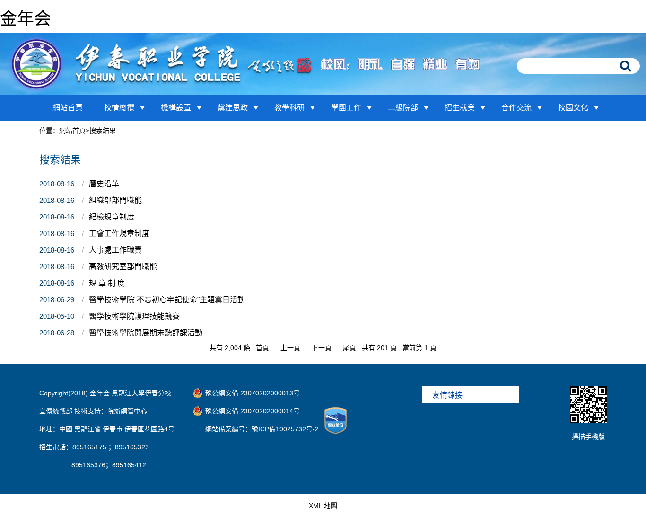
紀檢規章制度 (111, 217)
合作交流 (516, 108)
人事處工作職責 (115, 250)
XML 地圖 (323, 505)
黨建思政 (233, 108)
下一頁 (322, 347)
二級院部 (403, 108)
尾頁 (349, 347)
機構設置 (176, 108)
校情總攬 (119, 108)
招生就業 (460, 108)
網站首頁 (67, 108)
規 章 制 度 (107, 283)
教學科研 (289, 108)
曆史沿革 (104, 184)
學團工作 (346, 108)
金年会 (25, 18)
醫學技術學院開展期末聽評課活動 (145, 333)
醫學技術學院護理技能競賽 (134, 316)
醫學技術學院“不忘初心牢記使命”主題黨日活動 (167, 300)
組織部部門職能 (115, 200)
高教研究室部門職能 (123, 267)
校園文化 (573, 108)
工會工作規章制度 (119, 233)
